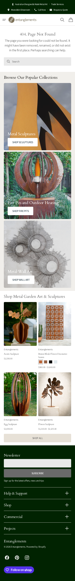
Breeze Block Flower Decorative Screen (52, 355)
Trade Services (57, 4)
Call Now (42, 9)
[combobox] (37, 61)
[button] (4, 20)
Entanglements (18, 546)
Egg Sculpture (10, 424)
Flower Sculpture (46, 424)
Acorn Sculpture (11, 353)
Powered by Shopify (36, 546)
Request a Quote (60, 9)
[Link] (37, 116)
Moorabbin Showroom (20, 9)
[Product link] (20, 335)
